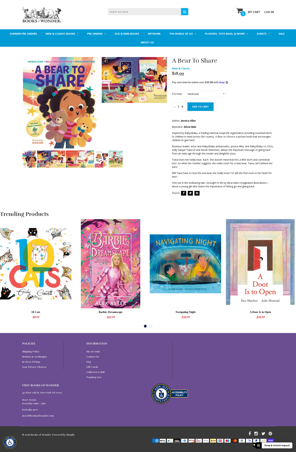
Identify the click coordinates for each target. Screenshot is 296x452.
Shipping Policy (30, 351)
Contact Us (92, 356)
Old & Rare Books (127, 33)
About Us (147, 42)
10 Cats (35, 312)
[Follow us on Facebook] (183, 193)
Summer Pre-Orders (23, 33)
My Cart (254, 12)
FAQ (88, 361)
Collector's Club (95, 372)
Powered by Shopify (63, 434)
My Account (93, 351)
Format (177, 94)
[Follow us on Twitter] (190, 193)
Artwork (154, 33)
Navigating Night (185, 312)
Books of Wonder (41, 434)
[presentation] (25, 105)
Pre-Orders (95, 33)
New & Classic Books (60, 33)
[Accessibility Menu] (10, 442)
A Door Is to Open (260, 312)
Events (262, 33)
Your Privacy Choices (34, 367)
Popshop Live (94, 377)
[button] (145, 326)
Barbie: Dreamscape (110, 312)
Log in (269, 12)
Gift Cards (92, 367)
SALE (282, 33)
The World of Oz (181, 33)
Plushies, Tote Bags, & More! (225, 33)
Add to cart (200, 106)
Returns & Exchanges (34, 356)
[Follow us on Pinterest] (197, 193)
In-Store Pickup (31, 361)
